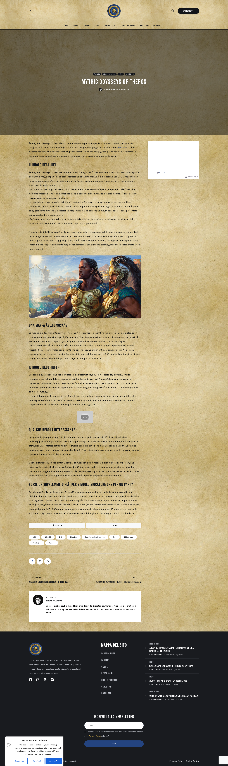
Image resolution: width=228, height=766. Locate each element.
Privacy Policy (95, 736)
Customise (19, 761)
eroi (114, 537)
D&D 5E (48, 537)
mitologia (37, 543)
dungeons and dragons (94, 537)
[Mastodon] (39, 11)
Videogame (152, 662)
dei (60, 537)
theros (51, 543)
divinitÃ (73, 537)
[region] (34, 751)
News (121, 74)
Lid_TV (162, 173)
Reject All (37, 761)
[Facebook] (30, 11)
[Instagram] (34, 11)
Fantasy (97, 74)
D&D (35, 537)
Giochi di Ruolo (109, 74)
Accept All (53, 761)
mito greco (128, 537)
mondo (122, 147)
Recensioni (130, 74)
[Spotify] (43, 11)
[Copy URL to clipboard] (47, 561)
